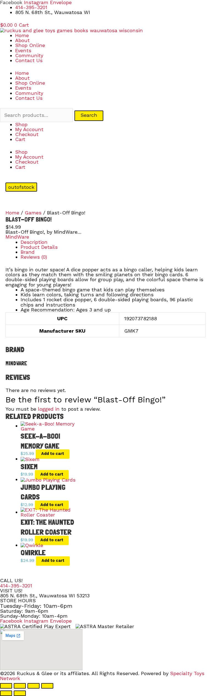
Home (22, 35)
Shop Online (30, 45)
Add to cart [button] (52, 453)
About (22, 40)
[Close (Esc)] (47, 686)
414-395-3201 (16, 586)
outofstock (21, 187)
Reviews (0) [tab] (34, 257)
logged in (49, 409)
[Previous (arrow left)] (6, 693)
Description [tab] (34, 242)
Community (29, 55)
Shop (21, 124)
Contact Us (29, 60)
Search (88, 115)
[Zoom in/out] (6, 686)
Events (23, 50)
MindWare (17, 237)
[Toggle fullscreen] (20, 686)
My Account (29, 129)
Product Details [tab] (39, 247)
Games (33, 213)
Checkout (26, 134)
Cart (20, 139)
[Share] (33, 686)
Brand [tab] (28, 252)
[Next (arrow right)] (20, 693)
